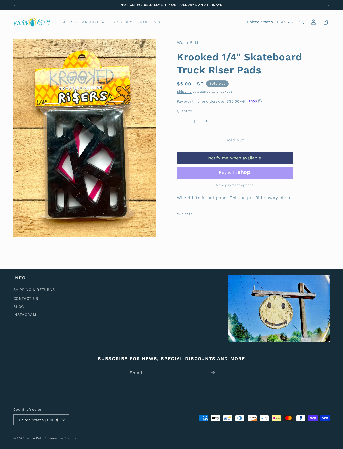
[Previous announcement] (14, 5)
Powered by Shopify (60, 438)
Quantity (184, 111)
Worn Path (35, 438)
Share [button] (187, 213)
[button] (68, 22)
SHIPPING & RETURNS (34, 289)
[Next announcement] (328, 5)
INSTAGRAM (24, 314)
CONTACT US (25, 298)
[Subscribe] (213, 373)
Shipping (184, 91)
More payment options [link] (235, 185)
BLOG (18, 306)
